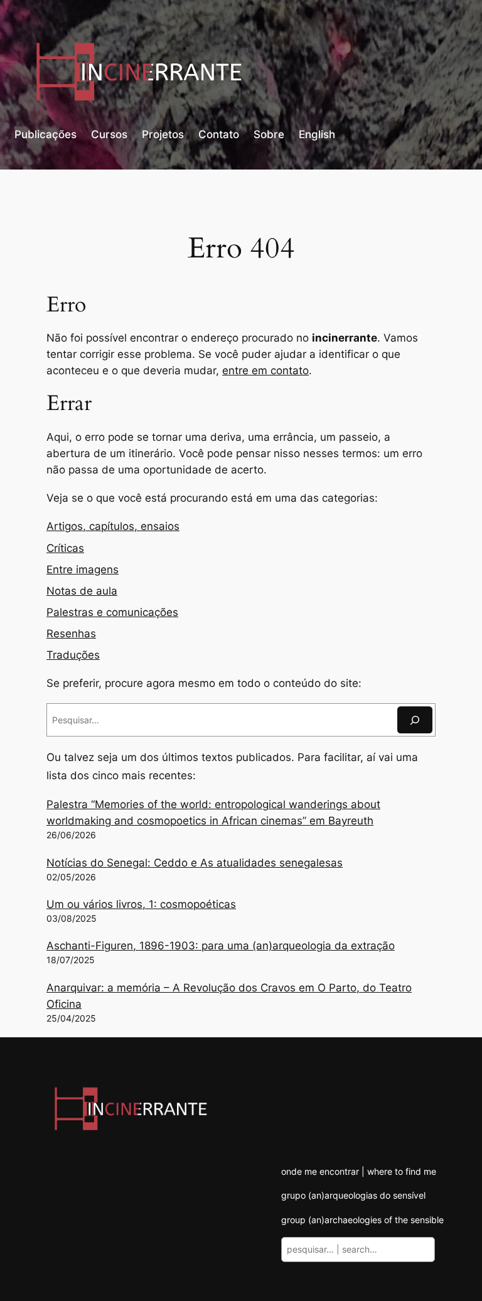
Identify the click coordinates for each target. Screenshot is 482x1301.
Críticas (65, 548)
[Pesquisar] (414, 719)
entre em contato (265, 370)
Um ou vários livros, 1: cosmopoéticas (141, 904)
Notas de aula (81, 591)
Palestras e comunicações (112, 612)
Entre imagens (82, 569)
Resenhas (71, 633)
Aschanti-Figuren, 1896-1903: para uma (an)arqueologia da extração (220, 945)
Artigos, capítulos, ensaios (112, 526)
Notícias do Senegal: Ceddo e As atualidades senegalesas (194, 862)
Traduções (73, 655)
